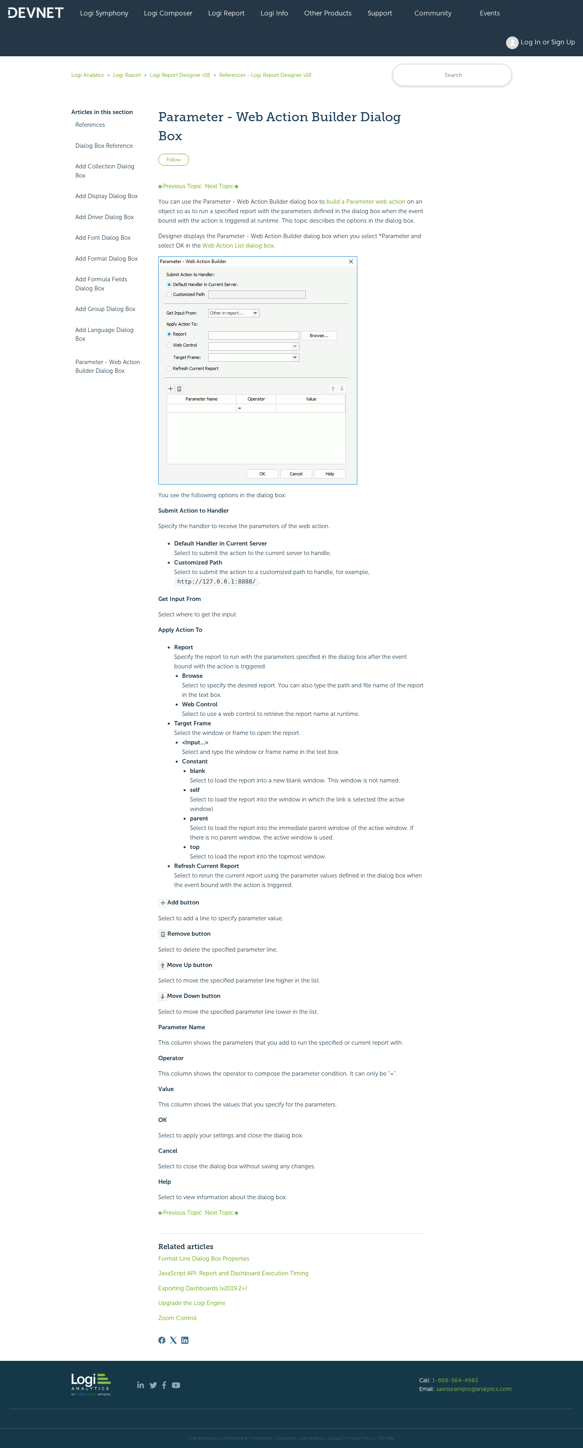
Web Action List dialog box (238, 245)
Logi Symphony (104, 13)
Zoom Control (177, 1318)
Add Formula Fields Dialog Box (101, 284)
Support (380, 13)
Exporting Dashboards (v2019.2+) (202, 1288)
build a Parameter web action (365, 201)
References (90, 124)
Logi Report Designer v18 (181, 75)
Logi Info (274, 13)
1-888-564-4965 (455, 1380)
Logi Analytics (87, 75)
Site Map (386, 1438)
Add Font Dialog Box (102, 237)
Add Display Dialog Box (106, 196)
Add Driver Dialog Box (104, 217)
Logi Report (226, 13)
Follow (174, 159)
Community (432, 13)
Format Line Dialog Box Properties (203, 1258)
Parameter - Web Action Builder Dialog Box (107, 367)
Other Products (328, 13)
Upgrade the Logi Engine (191, 1303)
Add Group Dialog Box (105, 309)
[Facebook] (161, 1340)
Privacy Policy (359, 1438)
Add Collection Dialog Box (104, 171)
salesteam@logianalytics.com (474, 1389)
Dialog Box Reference (104, 145)
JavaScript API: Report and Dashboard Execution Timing (233, 1273)
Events (490, 13)
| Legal (334, 1438)
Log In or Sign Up (547, 42)
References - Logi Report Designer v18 (265, 75)
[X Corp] (173, 1340)
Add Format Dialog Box (106, 258)
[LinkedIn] (184, 1340)
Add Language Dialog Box (104, 334)
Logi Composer (168, 13)
